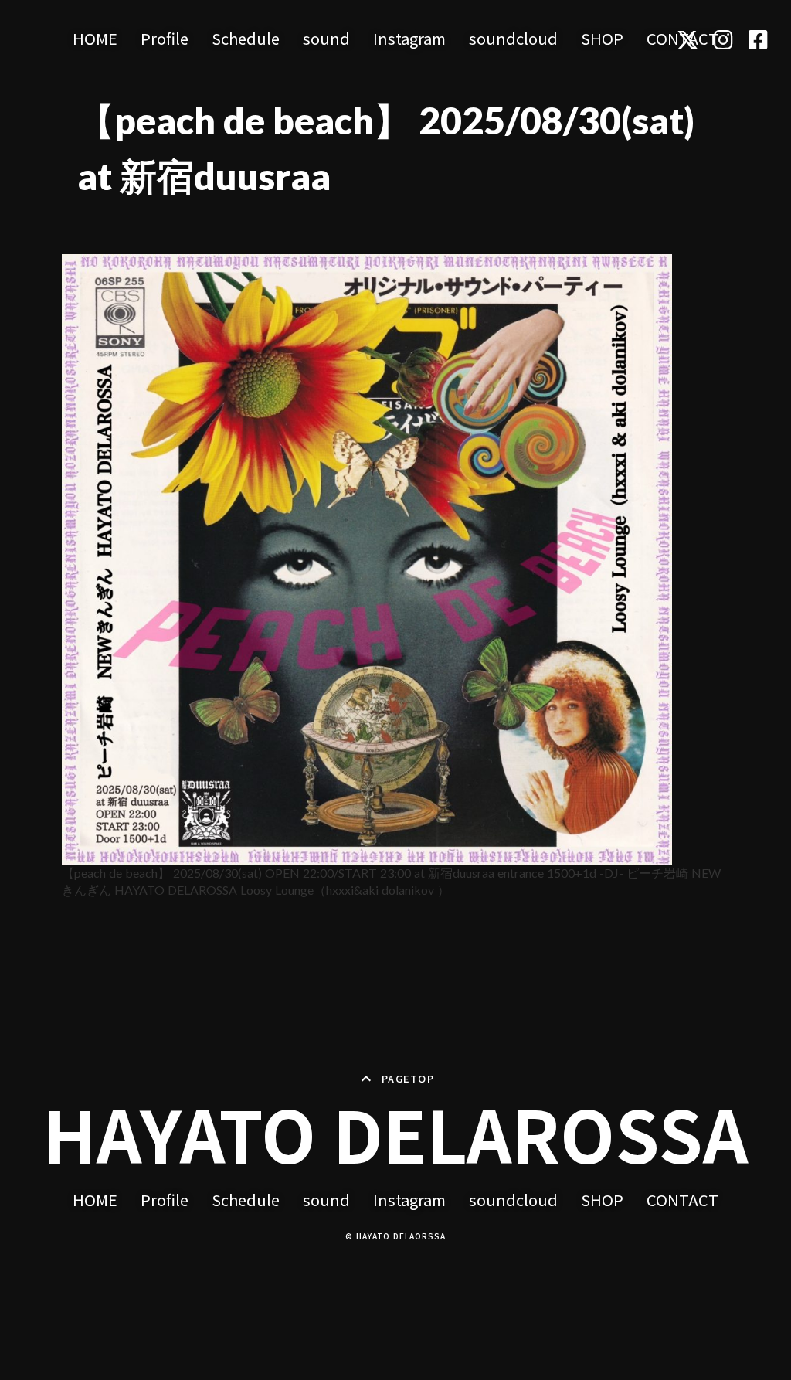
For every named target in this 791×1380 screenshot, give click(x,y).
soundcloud (513, 38)
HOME (95, 38)
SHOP (602, 38)
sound (326, 38)
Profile (164, 38)
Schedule (246, 38)
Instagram (409, 38)
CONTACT (682, 1200)
